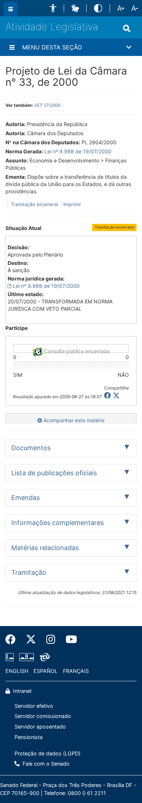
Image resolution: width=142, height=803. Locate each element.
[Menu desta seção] (12, 47)
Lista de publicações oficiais (54, 473)
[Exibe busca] (127, 28)
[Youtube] (68, 639)
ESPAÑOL (45, 671)
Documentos (31, 448)
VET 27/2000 (47, 105)
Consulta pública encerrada (76, 350)
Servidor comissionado (43, 716)
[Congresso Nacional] (26, 657)
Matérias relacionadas (45, 548)
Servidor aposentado (40, 726)
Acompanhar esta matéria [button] (73, 420)
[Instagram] (50, 639)
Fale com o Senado (45, 763)
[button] (53, 8)
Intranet (22, 691)
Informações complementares (57, 522)
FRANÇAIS (76, 671)
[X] (116, 395)
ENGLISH (16, 671)
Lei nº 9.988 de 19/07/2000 (77, 151)
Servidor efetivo (34, 706)
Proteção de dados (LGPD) (47, 753)
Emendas (25, 497)
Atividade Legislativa (51, 27)
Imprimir (72, 204)
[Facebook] (13, 639)
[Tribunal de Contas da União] (43, 657)
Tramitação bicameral (34, 204)
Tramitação (28, 572)
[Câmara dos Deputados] (10, 657)
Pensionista (29, 737)
